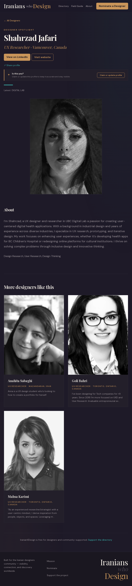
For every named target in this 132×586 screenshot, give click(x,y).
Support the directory (100, 539)
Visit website (42, 57)
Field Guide (77, 6)
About (89, 6)
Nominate (52, 568)
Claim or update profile (111, 75)
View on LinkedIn (17, 57)
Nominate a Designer (112, 6)
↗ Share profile (12, 65)
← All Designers (12, 20)
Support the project (57, 575)
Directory (64, 6)
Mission (51, 561)
